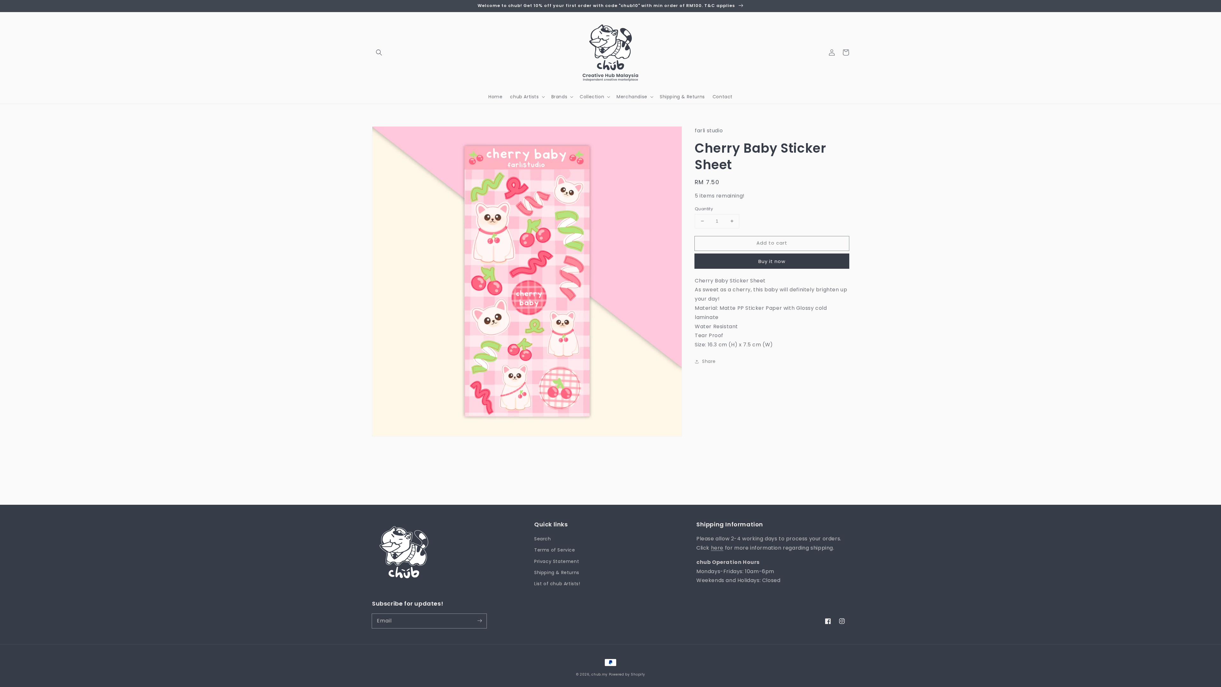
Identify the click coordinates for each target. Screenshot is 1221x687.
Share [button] (709, 361)
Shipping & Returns (556, 572)
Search (542, 539)
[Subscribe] (479, 621)
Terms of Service (554, 550)
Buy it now (771, 261)
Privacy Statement (556, 561)
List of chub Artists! (557, 583)
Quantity (704, 209)
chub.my (599, 674)
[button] (379, 52)
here (717, 548)
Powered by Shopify (627, 674)
